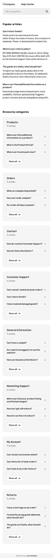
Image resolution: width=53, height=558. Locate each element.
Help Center (27, 4)
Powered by (21, 556)
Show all (13, 161)
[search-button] (47, 11)
